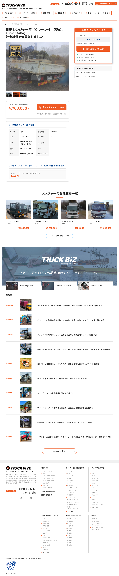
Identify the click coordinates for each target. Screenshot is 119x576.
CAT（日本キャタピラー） (50, 540)
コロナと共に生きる (63, 285)
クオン (94, 499)
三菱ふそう (46, 521)
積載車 (69, 478)
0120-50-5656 (71, 4)
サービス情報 (95, 521)
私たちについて (47, 473)
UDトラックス (47, 528)
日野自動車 (46, 523)
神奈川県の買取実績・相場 (85, 73)
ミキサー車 (70, 480)
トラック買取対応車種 (97, 468)
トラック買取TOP (47, 471)
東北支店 (69, 523)
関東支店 (69, 528)
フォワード (95, 471)
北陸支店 (69, 535)
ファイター (95, 480)
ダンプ (69, 473)
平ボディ (69, 471)
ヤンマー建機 (46, 538)
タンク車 (69, 483)
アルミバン (70, 492)
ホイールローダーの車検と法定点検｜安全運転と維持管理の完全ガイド (66, 408)
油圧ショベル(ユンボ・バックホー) (73, 507)
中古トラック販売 (29, 13)
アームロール (71, 497)
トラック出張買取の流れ (50, 476)
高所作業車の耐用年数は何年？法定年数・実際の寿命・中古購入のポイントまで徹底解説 (73, 349)
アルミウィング (71, 490)
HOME (7, 24)
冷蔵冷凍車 (70, 495)
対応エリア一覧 (71, 518)
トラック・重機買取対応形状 (75, 468)
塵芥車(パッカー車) (72, 499)
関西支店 (69, 533)
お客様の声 (46, 483)
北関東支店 (70, 526)
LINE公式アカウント (48, 478)
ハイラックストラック (98, 504)
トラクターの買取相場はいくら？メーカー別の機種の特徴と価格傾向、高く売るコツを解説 (74, 437)
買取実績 (46, 13)
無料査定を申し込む (95, 49)
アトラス (94, 492)
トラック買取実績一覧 (48, 491)
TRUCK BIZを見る (58, 451)
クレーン (28, 24)
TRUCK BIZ (8, 17)
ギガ (93, 473)
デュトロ (94, 490)
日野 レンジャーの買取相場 (86, 77)
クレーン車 (70, 476)
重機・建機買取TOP (72, 504)
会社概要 (23, 17)
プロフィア (95, 485)
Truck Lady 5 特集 (26, 285)
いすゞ (45, 518)
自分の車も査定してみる (53, 107)
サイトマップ (95, 529)
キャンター (95, 483)
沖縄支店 (69, 545)
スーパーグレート (97, 478)
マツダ (45, 533)
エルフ (94, 476)
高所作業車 (70, 485)
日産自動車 (46, 526)
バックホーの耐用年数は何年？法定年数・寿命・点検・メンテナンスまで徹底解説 (70, 320)
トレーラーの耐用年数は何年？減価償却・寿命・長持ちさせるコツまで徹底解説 (70, 306)
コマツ (45, 535)
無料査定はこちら (106, 3)
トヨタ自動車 (46, 530)
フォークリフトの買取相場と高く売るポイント (56, 393)
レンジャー (95, 487)
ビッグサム (95, 495)
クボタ (45, 547)
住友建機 (45, 542)
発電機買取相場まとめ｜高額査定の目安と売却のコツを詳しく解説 (64, 422)
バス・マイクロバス (73, 502)
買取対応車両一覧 (46, 495)
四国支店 (69, 540)
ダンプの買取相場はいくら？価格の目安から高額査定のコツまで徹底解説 (67, 335)
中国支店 (69, 538)
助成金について (97, 285)
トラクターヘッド (72, 487)
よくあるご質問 (47, 487)
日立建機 (45, 549)
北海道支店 (70, 521)
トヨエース (95, 502)
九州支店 (69, 542)
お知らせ (45, 485)
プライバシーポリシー (98, 527)
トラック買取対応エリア (73, 515)
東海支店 (69, 530)
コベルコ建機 (46, 545)
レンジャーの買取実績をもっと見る (59, 236)
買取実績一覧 (17, 24)
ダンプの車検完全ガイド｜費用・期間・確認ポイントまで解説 (62, 379)
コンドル (94, 497)
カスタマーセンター (48, 480)
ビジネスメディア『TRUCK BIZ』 (97, 524)
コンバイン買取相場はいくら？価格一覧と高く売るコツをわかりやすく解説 (68, 364)
